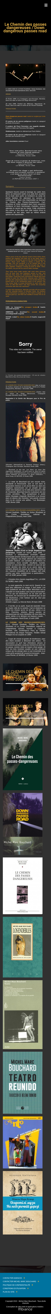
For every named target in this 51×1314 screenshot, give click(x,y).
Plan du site (8, 1292)
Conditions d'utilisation (14, 1289)
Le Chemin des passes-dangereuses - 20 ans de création (25, 375)
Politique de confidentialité (16, 1285)
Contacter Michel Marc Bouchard (19, 1282)
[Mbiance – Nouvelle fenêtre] (25, 1309)
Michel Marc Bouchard (16, 377)
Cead (26, 141)
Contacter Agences (12, 1278)
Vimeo (28, 377)
